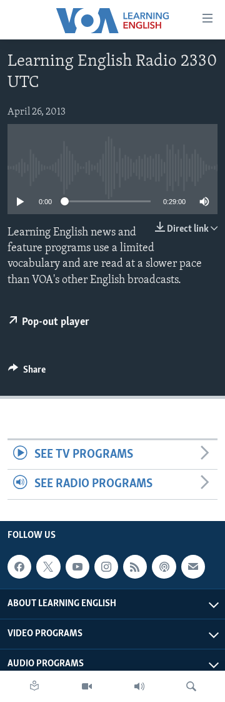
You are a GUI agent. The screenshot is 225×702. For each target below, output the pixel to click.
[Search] (191, 686)
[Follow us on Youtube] (77, 567)
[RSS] (135, 567)
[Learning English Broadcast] (139, 686)
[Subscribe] (193, 567)
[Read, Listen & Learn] (34, 686)
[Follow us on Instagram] (106, 567)
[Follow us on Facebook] (19, 567)
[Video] (87, 686)
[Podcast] (164, 567)
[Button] (27, 373)
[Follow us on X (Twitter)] (48, 567)
